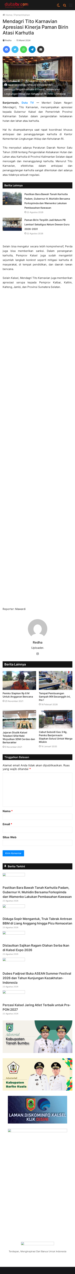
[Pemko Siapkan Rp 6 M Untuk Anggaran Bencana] (19, 680)
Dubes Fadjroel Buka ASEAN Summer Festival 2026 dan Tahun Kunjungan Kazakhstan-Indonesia (37, 978)
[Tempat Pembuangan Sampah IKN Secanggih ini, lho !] (55, 680)
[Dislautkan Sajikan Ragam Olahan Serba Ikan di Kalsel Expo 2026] (14, 933)
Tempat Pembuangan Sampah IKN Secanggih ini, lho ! (55, 696)
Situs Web (9, 837)
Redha (8, 40)
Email (7, 824)
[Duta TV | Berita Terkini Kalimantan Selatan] (17, 5)
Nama (8, 811)
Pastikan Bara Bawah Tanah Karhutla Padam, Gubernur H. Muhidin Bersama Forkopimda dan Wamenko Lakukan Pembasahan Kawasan (37, 892)
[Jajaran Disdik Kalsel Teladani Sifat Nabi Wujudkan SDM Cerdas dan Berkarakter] (19, 719)
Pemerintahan (22, 14)
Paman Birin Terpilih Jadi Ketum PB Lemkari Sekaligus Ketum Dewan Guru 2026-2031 (47, 224)
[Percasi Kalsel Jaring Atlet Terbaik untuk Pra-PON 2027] (14, 992)
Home (8, 14)
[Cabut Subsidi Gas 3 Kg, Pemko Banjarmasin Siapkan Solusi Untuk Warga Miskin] (55, 719)
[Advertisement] (37, 450)
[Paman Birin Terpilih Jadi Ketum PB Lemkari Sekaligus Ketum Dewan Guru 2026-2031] (12, 224)
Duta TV (28, 102)
